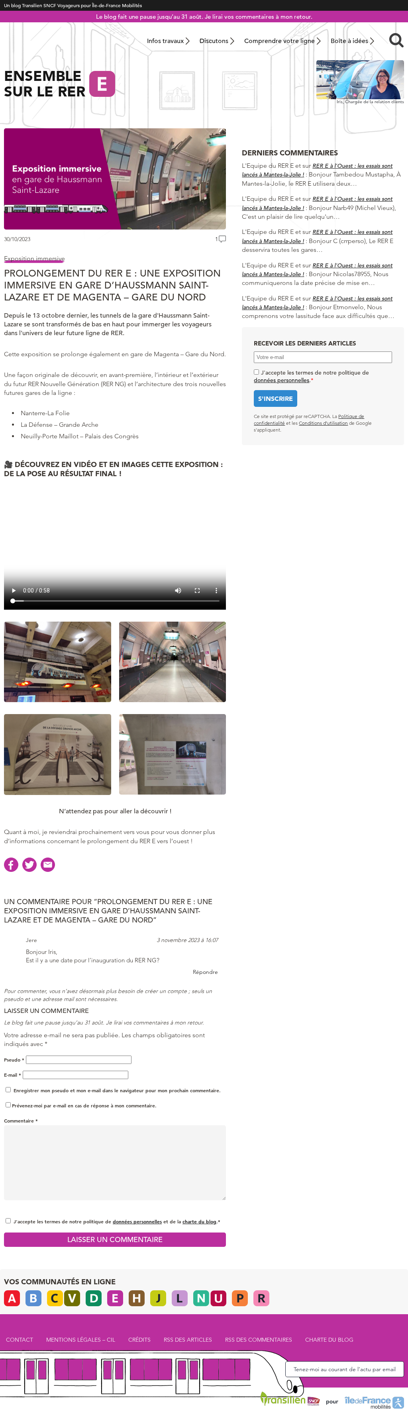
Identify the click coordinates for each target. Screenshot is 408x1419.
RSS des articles (188, 1339)
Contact (19, 1339)
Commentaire (21, 1120)
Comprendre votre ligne (279, 41)
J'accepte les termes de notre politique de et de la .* (117, 1221)
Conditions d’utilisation (323, 423)
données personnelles (137, 1221)
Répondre (205, 971)
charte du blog (199, 1221)
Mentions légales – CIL (80, 1339)
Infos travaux (165, 41)
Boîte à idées (349, 41)
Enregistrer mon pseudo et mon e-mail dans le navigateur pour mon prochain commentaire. (117, 1090)
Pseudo (14, 1059)
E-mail (12, 1075)
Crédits (139, 1339)
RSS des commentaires (258, 1339)
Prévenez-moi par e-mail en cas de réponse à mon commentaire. (84, 1105)
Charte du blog (329, 1339)
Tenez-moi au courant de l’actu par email (345, 1369)
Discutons (214, 41)
